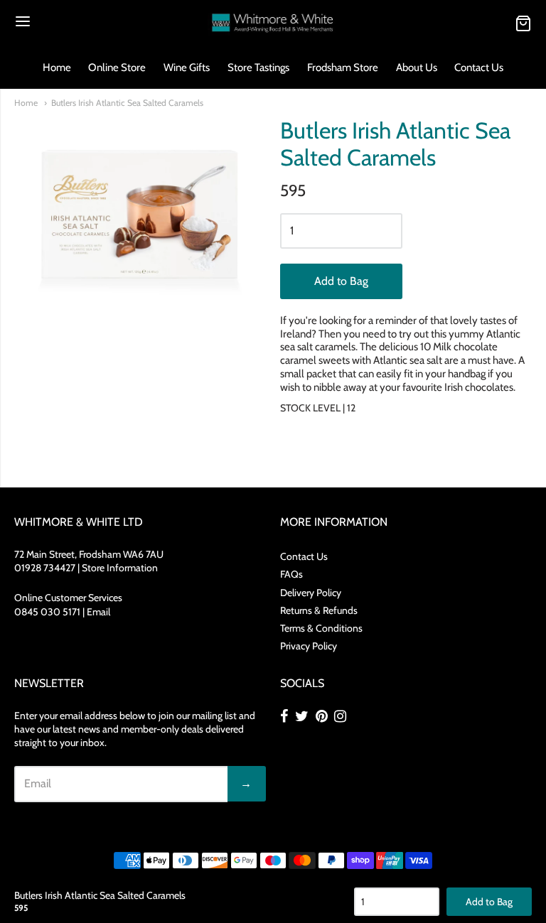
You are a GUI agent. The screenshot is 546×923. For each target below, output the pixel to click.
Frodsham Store (342, 67)
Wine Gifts (187, 67)
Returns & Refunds (319, 610)
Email (98, 611)
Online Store (117, 67)
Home (57, 67)
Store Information (120, 567)
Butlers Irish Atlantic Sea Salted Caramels (127, 102)
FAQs (291, 574)
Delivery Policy (310, 592)
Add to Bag (341, 281)
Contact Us (478, 67)
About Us (416, 67)
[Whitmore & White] (273, 23)
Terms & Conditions (321, 628)
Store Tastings (258, 67)
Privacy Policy (308, 645)
